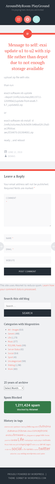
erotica (9, 435)
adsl (11, 427)
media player (38, 440)
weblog (23, 453)
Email (10, 249)
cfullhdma (44, 426)
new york (15, 445)
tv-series (28, 449)
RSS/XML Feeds (14, 345)
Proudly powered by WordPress (26, 474)
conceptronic (40, 430)
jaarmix (8, 440)
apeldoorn (17, 427)
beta (29, 426)
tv (22, 449)
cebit (36, 427)
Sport (10, 357)
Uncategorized (14, 361)
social (17, 448)
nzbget (22, 444)
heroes (47, 435)
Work (10, 369)
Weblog (11, 365)
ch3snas (22, 430)
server (42, 444)
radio (33, 445)
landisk (14, 440)
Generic (11, 333)
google (38, 435)
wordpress (31, 453)
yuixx (43, 453)
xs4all (38, 454)
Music (10, 341)
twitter (44, 448)
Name (9, 238)
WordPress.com (37, 478)
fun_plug (27, 435)
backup (24, 427)
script (37, 445)
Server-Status (14, 349)
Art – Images (13, 329)
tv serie (35, 449)
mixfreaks (46, 440)
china (29, 431)
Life (9, 337)
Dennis (11, 156)
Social (10, 353)
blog (32, 427)
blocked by (30, 408)
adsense (7, 427)
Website (10, 260)
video (18, 454)
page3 (28, 444)
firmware (18, 435)
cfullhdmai (12, 431)
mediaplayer (28, 440)
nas (10, 444)
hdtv (42, 435)
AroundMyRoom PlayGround (27, 6)
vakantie (13, 454)
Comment (11, 200)
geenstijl (33, 435)
